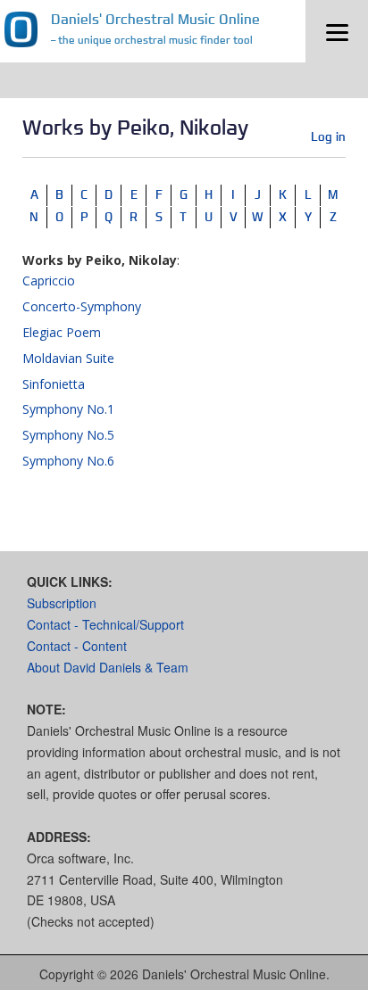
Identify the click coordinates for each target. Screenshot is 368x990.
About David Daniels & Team (107, 667)
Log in (328, 136)
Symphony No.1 (68, 408)
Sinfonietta (53, 383)
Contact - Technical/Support (105, 624)
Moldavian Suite (68, 358)
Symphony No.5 (68, 434)
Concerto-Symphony (81, 306)
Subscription (61, 603)
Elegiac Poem (61, 332)
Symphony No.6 (68, 460)
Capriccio (48, 280)
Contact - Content (77, 646)
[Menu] (336, 31)
